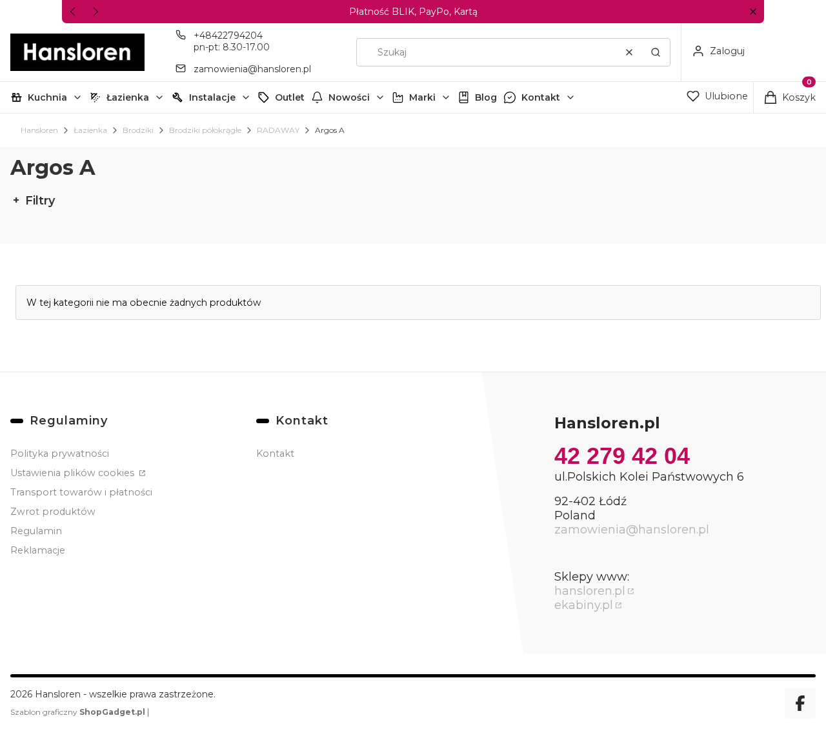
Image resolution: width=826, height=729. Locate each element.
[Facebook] (800, 703)
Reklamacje (37, 550)
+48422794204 (228, 35)
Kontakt (540, 97)
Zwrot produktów (53, 511)
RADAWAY (278, 130)
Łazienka (127, 97)
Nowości (349, 97)
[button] (753, 12)
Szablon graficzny (77, 712)
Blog (486, 97)
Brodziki (138, 130)
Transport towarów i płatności (81, 492)
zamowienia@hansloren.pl (252, 69)
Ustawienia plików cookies (73, 473)
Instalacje (212, 97)
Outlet (290, 97)
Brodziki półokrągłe (205, 130)
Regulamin (36, 531)
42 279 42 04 (622, 456)
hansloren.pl (589, 591)
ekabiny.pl (583, 605)
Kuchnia (47, 97)
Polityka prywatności (59, 453)
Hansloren (39, 130)
